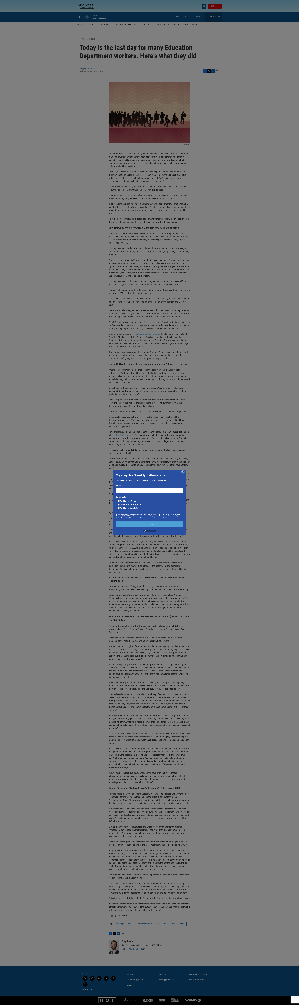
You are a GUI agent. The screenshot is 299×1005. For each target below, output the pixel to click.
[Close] (183, 472)
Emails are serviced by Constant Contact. (163, 518)
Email (118, 485)
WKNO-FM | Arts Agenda (130, 504)
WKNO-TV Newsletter (129, 507)
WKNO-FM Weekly (128, 500)
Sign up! (149, 524)
